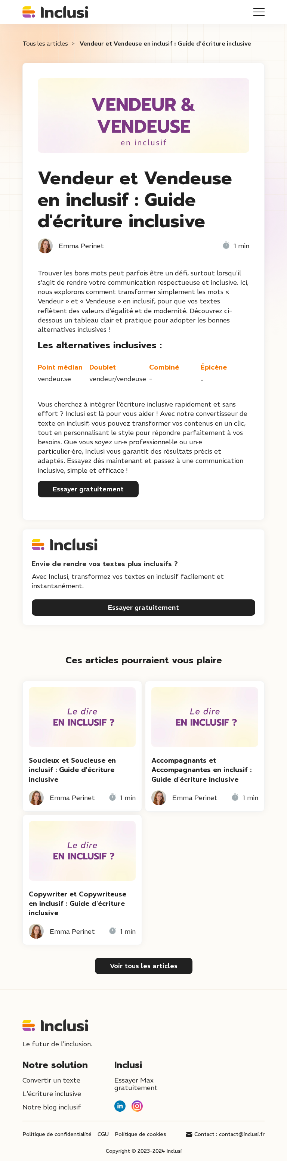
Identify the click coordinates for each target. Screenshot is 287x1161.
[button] (259, 12)
